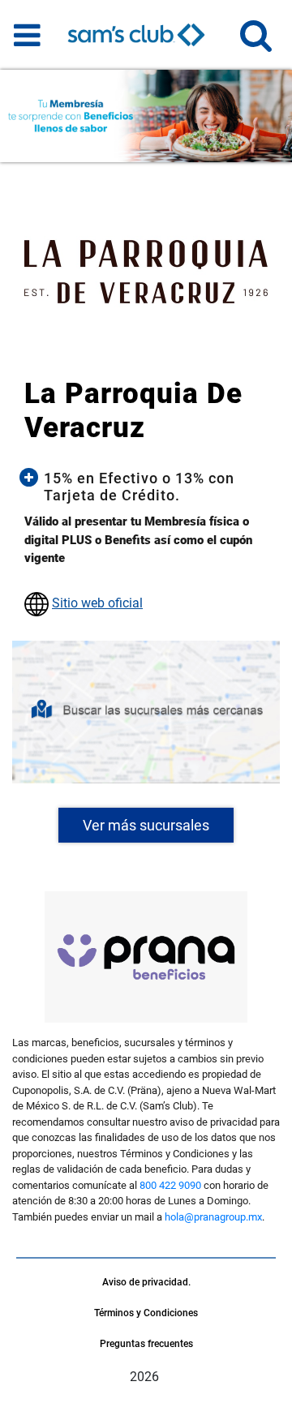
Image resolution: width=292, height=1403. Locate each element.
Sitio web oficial (97, 603)
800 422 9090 (170, 1185)
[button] (256, 42)
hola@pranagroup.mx (213, 1217)
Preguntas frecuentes (146, 1343)
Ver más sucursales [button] (146, 825)
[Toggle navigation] (27, 35)
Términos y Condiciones (146, 1313)
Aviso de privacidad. (146, 1282)
